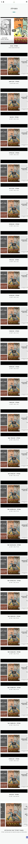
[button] (26, 2)
